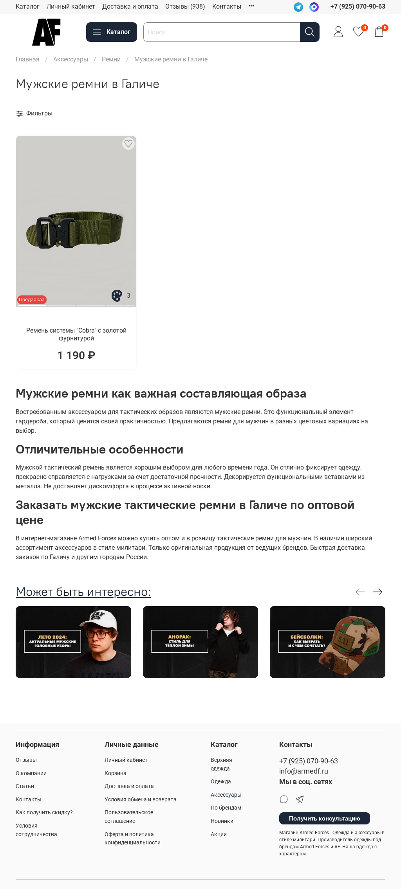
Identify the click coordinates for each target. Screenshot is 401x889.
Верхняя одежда (221, 764)
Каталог (28, 6)
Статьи (25, 786)
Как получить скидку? (44, 812)
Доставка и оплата (130, 6)
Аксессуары (70, 59)
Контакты (226, 6)
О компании (31, 773)
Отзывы (26, 760)
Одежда (221, 781)
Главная (28, 59)
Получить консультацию (324, 818)
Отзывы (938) (185, 6)
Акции (219, 834)
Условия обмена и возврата (141, 799)
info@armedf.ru (303, 771)
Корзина (115, 773)
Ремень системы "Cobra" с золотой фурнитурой (76, 334)
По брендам (226, 807)
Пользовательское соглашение (129, 816)
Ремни (111, 59)
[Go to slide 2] (61, 302)
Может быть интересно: (83, 591)
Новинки (222, 821)
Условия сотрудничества (36, 830)
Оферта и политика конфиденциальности (133, 838)
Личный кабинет (71, 6)
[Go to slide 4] (120, 302)
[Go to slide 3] (91, 302)
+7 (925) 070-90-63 (308, 761)
